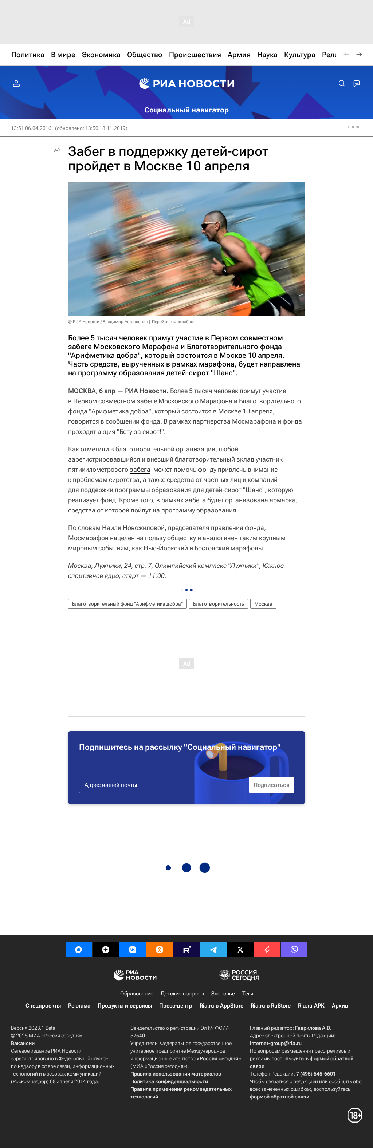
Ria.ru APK (311, 1005)
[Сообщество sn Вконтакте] (132, 949)
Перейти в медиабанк (174, 321)
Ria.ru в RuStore (271, 1005)
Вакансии (23, 1043)
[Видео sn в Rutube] (186, 949)
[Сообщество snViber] (294, 949)
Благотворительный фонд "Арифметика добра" (127, 604)
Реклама (79, 1005)
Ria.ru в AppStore (221, 1005)
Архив (340, 1005)
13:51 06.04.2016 (31, 128)
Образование (136, 993)
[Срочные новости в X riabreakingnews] (267, 949)
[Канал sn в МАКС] (79, 949)
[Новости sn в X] (240, 949)
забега (140, 469)
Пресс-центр (175, 1005)
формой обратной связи (279, 1097)
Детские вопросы (182, 993)
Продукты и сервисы (125, 1005)
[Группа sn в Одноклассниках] (159, 949)
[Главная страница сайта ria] (187, 84)
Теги (247, 993)
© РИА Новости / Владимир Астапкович (108, 321)
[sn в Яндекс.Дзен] (106, 949)
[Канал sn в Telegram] (213, 949)
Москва (263, 604)
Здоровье (223, 993)
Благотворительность (218, 604)
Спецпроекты (43, 1005)
